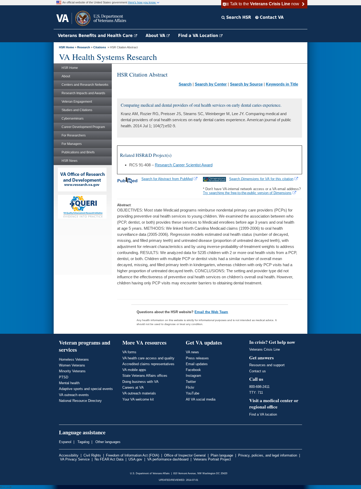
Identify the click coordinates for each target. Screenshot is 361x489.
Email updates (197, 364)
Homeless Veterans (74, 359)
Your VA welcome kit (138, 399)
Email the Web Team (211, 312)
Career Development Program (83, 127)
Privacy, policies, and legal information (267, 455)
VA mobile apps (134, 370)
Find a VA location (263, 414)
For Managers (72, 144)
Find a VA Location (198, 35)
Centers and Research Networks (85, 85)
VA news (192, 352)
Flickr (190, 387)
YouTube (192, 393)
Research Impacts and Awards (83, 93)
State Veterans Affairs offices (144, 376)
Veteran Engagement (77, 102)
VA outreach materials (139, 393)
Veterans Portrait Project (212, 459)
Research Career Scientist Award (183, 165)
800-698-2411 (259, 387)
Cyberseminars (73, 118)
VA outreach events (74, 395)
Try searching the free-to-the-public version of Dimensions (247, 193)
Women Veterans (72, 365)
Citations (99, 47)
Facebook (193, 370)
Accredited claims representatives (148, 364)
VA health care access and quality (148, 358)
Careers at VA (133, 387)
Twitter (191, 382)
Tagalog (82, 442)
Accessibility (68, 455)
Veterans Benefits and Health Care (96, 35)
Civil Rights (92, 455)
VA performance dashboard (167, 459)
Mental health (69, 383)
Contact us (257, 371)
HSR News (69, 161)
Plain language (222, 455)
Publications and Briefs (78, 152)
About (66, 76)
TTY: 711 (256, 392)
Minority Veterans (72, 371)
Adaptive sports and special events (86, 389)
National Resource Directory (80, 401)
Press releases (197, 358)
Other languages (107, 442)
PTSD (63, 377)
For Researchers (74, 135)
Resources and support (267, 365)
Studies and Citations (77, 110)
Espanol (65, 442)
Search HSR (238, 17)
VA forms (129, 352)
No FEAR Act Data (109, 459)
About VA (156, 35)
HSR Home (66, 47)
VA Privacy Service (75, 459)
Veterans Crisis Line (264, 349)
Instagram (193, 376)
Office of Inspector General (185, 455)
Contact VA (271, 17)
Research (83, 47)
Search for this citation (261, 179)
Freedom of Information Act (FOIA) (132, 455)
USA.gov (135, 459)
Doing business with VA (140, 382)
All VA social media (200, 399)
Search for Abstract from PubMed (167, 179)
